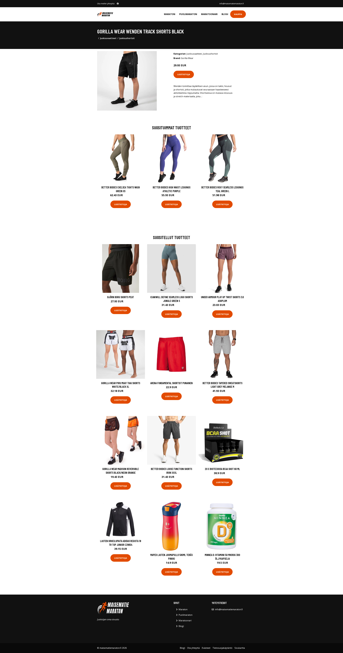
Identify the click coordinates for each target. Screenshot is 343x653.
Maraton (169, 14)
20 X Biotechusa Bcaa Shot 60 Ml (222, 468)
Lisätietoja (183, 74)
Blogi (225, 14)
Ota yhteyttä (193, 647)
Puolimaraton (188, 14)
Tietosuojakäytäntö (222, 647)
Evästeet (206, 647)
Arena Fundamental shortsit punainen (171, 383)
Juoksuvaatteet (108, 38)
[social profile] (118, 3)
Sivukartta (239, 647)
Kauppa (238, 14)
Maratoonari (209, 14)
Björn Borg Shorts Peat (120, 297)
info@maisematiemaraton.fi (231, 3)
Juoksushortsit (127, 38)
